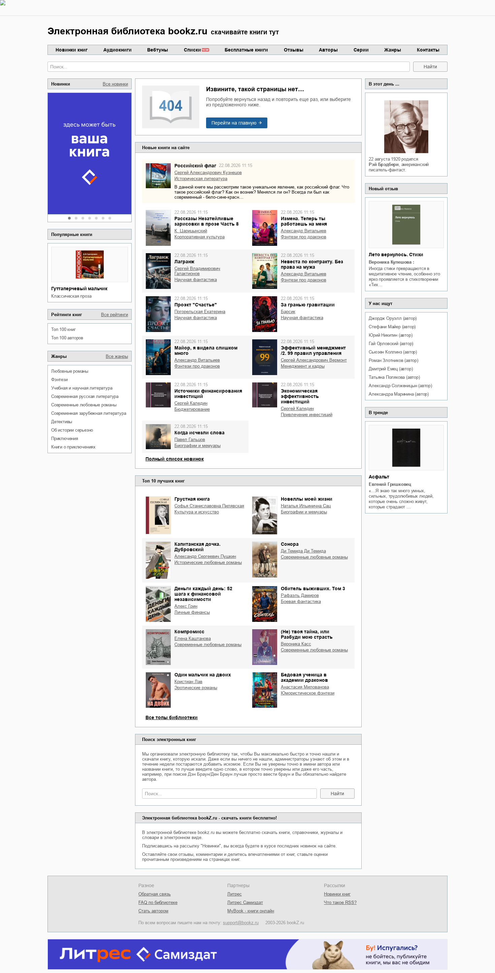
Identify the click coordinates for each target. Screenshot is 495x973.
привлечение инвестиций (306, 414)
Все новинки (115, 84)
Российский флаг (195, 165)
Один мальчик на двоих (202, 674)
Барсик (288, 311)
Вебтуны (157, 50)
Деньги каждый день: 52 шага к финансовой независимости (203, 594)
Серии (361, 50)
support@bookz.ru (241, 922)
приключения (64, 438)
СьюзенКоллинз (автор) (393, 352)
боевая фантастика (301, 601)
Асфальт (379, 476)
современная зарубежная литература (88, 413)
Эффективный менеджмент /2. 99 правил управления (313, 350)
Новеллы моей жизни (306, 499)
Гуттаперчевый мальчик (79, 288)
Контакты (428, 50)
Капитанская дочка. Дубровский (197, 546)
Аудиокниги (117, 50)
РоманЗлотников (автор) (393, 360)
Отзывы (293, 50)
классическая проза (71, 296)
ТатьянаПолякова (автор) (394, 377)
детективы (61, 421)
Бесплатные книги (246, 50)
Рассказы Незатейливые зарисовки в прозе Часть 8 (206, 221)
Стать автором (153, 910)
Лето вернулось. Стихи (396, 254)
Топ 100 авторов (67, 337)
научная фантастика (195, 279)
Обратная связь (154, 894)
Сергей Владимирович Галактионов (197, 271)
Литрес (234, 894)
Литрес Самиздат (245, 902)
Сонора (290, 544)
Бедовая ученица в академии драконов (304, 677)
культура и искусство (196, 511)
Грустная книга (192, 499)
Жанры (392, 50)
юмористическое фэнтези (307, 693)
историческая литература (200, 178)
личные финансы (192, 612)
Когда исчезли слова (199, 432)
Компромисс (189, 631)
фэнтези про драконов (303, 236)
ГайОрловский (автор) (391, 343)
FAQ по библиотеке (157, 902)
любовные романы (69, 371)
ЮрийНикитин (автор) (390, 335)
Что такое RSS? (340, 902)
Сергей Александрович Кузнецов (208, 172)
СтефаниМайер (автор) (392, 326)
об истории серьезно (72, 430)
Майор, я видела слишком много (205, 350)
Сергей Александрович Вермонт (314, 360)
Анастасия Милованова (305, 687)
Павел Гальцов (189, 439)
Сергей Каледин (190, 403)
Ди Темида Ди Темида (303, 550)
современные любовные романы (84, 404)
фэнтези (59, 379)
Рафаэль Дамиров (300, 595)
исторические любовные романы (208, 562)
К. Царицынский (190, 230)
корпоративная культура (199, 236)
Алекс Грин (185, 606)
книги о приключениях (73, 446)
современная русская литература (85, 396)
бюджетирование (192, 409)
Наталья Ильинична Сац (306, 505)
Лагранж (184, 261)
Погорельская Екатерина (199, 311)
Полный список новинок (174, 459)
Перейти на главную (234, 123)
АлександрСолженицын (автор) (400, 385)
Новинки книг (72, 50)
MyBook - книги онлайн (250, 910)
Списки (192, 50)
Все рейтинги (114, 314)
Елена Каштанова (192, 638)
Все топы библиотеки (171, 717)
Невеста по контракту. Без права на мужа (312, 264)
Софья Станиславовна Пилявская (209, 505)
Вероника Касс (296, 643)
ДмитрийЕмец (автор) (390, 368)
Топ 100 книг (63, 329)
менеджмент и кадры (303, 366)
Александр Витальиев (303, 230)
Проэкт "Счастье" (195, 304)
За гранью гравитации (308, 304)
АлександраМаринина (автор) (399, 394)
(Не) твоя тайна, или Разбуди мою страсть (307, 634)
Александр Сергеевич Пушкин (205, 556)
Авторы (328, 50)
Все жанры (117, 356)
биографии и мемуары (197, 445)
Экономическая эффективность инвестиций (300, 396)
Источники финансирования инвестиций (208, 393)
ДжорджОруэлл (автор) (393, 318)
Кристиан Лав (188, 681)
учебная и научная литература (81, 388)
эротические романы (195, 687)
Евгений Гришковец (390, 484)
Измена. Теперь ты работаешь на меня (304, 221)
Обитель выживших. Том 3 (313, 588)
